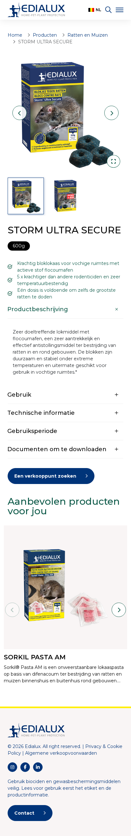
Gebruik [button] (19, 394)
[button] (94, 10)
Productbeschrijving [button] (37, 309)
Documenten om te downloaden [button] (57, 449)
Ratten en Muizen (87, 35)
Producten (45, 35)
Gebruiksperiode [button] (32, 431)
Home (15, 35)
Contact (24, 813)
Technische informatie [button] (41, 412)
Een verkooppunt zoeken (45, 476)
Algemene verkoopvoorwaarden (61, 753)
